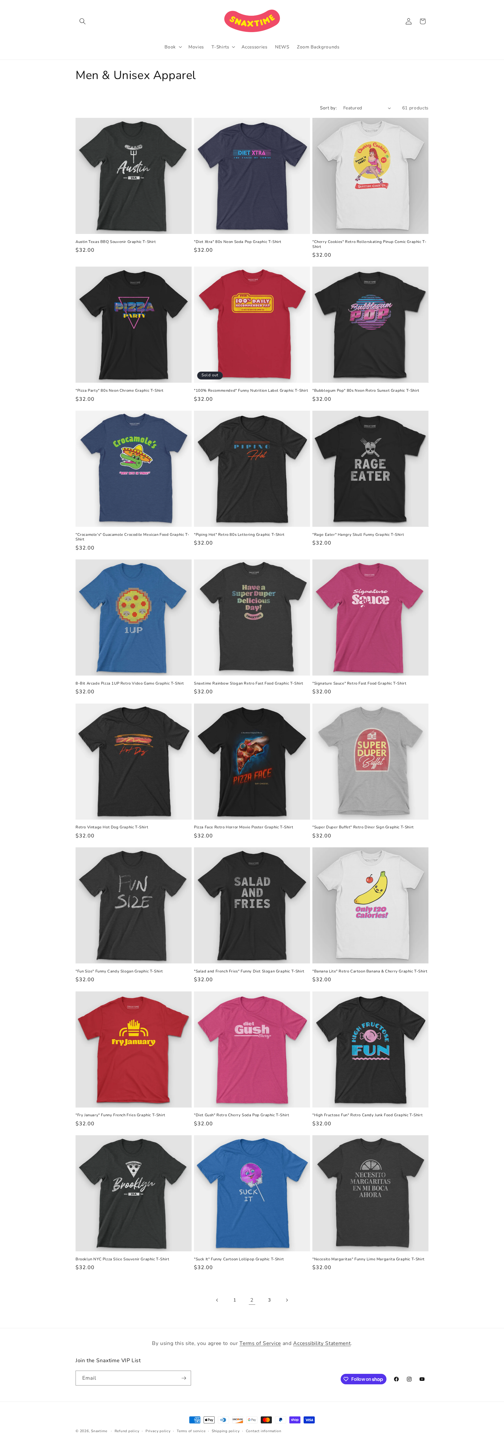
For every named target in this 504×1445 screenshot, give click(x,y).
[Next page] (287, 1300)
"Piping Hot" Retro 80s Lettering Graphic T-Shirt (239, 534)
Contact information (263, 1431)
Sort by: (328, 108)
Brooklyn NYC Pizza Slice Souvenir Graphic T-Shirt (122, 1259)
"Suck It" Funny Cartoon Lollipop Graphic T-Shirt (239, 1259)
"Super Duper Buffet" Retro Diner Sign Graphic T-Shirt (363, 827)
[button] (83, 21)
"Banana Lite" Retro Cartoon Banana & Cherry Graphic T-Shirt (369, 971)
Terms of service (191, 1431)
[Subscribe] (184, 1378)
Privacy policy (158, 1431)
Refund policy (127, 1431)
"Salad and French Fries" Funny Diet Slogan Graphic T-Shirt (249, 971)
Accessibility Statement (322, 1343)
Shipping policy (226, 1431)
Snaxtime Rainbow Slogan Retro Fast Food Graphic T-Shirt (248, 683)
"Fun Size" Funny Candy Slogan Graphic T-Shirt (119, 971)
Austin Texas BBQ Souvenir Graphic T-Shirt (116, 241)
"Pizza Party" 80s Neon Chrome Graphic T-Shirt (120, 390)
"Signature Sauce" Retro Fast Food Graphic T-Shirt (359, 683)
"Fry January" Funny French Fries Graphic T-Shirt (120, 1115)
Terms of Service (260, 1343)
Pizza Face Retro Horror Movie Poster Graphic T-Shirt (243, 827)
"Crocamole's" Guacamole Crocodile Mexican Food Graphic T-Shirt (132, 537)
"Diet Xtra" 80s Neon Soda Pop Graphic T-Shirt (237, 241)
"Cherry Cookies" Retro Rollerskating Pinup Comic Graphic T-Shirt (369, 244)
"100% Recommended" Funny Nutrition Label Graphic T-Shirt (251, 390)
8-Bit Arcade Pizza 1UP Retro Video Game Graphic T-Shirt (130, 683)
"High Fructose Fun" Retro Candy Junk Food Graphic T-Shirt (367, 1115)
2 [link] (252, 1300)
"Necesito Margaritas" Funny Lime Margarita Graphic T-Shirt (368, 1259)
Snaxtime (99, 1431)
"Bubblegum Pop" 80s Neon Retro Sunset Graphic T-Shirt (365, 390)
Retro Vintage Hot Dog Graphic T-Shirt (112, 827)
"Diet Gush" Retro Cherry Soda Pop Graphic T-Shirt (241, 1115)
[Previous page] (217, 1300)
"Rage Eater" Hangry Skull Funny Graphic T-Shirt (358, 534)
